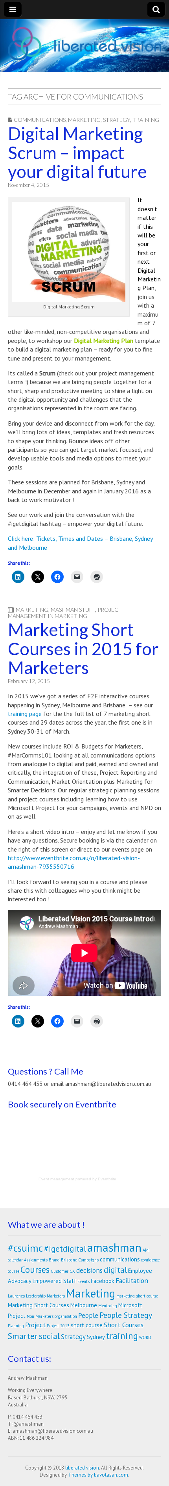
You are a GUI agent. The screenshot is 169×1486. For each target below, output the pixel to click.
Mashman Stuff (73, 609)
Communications (40, 119)
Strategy (116, 119)
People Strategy (125, 1315)
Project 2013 (58, 1325)
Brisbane (69, 1260)
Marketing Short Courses (38, 1305)
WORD (145, 1337)
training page (25, 714)
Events (83, 1281)
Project (35, 1324)
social (49, 1335)
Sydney (96, 1337)
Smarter (23, 1335)
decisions (89, 1270)
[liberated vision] (84, 43)
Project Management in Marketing (65, 612)
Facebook (102, 1281)
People (88, 1315)
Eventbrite (107, 1179)
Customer (59, 1271)
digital (115, 1269)
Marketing (84, 119)
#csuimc (25, 1247)
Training (145, 119)
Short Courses (123, 1324)
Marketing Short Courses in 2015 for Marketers (83, 648)
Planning (16, 1325)
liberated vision (82, 1467)
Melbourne (83, 1305)
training (122, 1335)
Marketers (56, 1296)
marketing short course (137, 1296)
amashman (114, 1247)
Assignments (36, 1260)
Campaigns (88, 1260)
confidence (150, 1260)
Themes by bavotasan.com (98, 1475)
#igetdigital (65, 1248)
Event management (56, 1179)
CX (72, 1271)
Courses (35, 1269)
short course (87, 1325)
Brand (54, 1260)
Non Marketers (40, 1316)
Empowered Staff (54, 1281)
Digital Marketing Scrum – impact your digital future (77, 152)
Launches (16, 1296)
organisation (66, 1316)
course (13, 1271)
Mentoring (107, 1305)
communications (120, 1259)
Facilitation (132, 1280)
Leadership (36, 1296)
